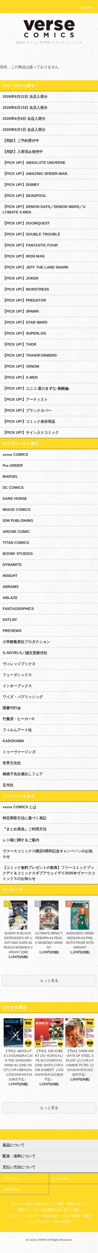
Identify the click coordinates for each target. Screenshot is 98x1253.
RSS (56, 1222)
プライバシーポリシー (23, 1216)
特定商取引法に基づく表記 (25, 818)
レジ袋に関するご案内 (21, 840)
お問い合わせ (11, 1189)
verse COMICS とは (19, 807)
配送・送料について (71, 1204)
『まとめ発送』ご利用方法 (25, 829)
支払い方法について (39, 1204)
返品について (27, 1210)
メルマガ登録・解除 (75, 1216)
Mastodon (50, 1216)
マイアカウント (13, 1178)
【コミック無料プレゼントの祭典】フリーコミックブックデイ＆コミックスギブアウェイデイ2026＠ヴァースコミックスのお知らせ (49, 873)
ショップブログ (38, 1222)
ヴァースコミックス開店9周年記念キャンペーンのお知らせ (48, 854)
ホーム (16, 1204)
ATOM (66, 1222)
